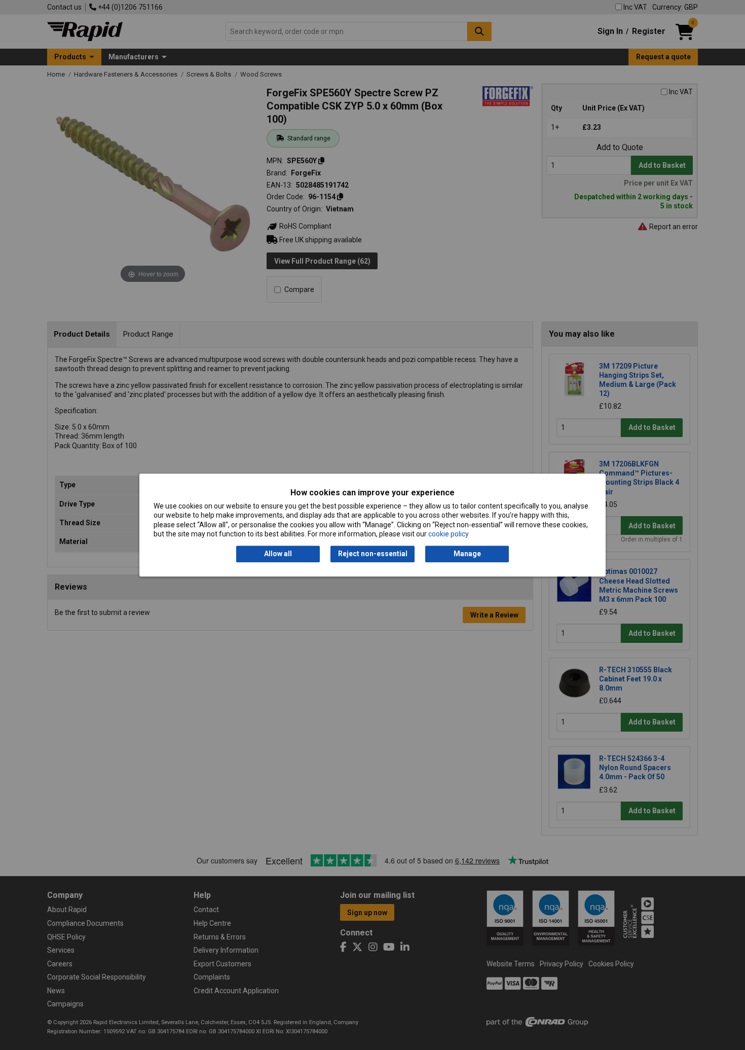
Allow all (278, 554)
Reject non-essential (372, 554)
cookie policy (448, 534)
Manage (467, 554)
